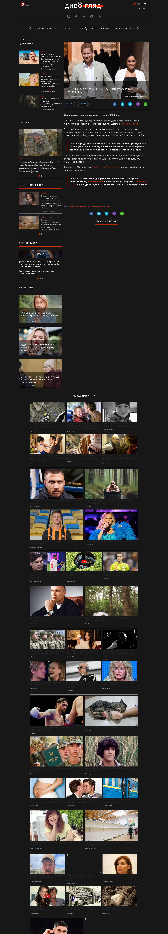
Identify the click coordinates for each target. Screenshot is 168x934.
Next (137, 28)
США (108, 207)
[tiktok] (76, 16)
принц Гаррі (84, 207)
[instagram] (68, 16)
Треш (94, 28)
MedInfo (69, 28)
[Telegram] (84, 16)
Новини (39, 28)
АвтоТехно (120, 28)
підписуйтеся (95, 181)
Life (49, 28)
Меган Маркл (98, 207)
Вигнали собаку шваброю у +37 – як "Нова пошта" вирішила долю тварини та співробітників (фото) (51, 225)
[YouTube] (92, 16)
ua (135, 4)
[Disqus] (106, 257)
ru (140, 4)
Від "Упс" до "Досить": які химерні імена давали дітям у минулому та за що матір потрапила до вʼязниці (40, 268)
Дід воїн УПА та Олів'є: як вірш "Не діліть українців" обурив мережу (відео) (39, 352)
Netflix (73, 207)
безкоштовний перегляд (106, 167)
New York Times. (129, 124)
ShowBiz (106, 28)
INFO (132, 28)
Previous (30, 28)
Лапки (81, 28)
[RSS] (99, 16)
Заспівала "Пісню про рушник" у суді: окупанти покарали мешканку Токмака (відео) (40, 384)
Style (58, 28)
